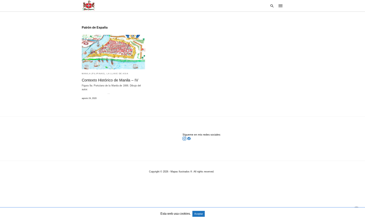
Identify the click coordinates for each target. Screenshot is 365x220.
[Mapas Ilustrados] (88, 5)
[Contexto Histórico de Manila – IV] (113, 52)
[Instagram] (184, 139)
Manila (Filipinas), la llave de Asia (105, 74)
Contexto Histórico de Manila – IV (110, 80)
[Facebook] (189, 139)
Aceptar (198, 213)
